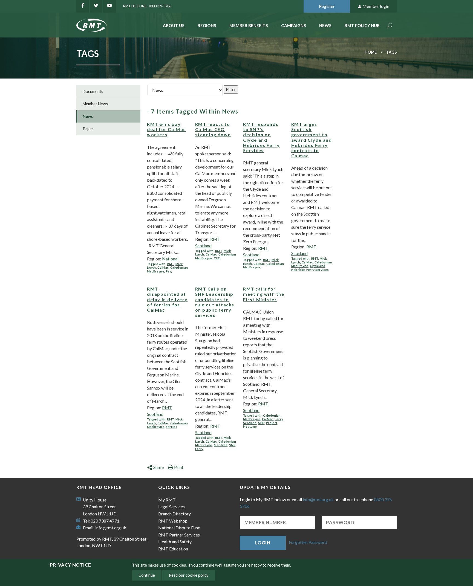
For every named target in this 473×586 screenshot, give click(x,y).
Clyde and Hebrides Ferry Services (310, 267)
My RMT (167, 499)
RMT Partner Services (179, 534)
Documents (93, 91)
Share (158, 467)
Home (371, 52)
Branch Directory (174, 513)
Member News (95, 103)
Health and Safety (175, 541)
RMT (170, 264)
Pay (168, 271)
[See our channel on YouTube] (109, 6)
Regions (207, 25)
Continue (147, 575)
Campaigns (293, 25)
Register (327, 6)
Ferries (171, 426)
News (325, 25)
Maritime (220, 445)
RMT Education (173, 548)
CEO (217, 258)
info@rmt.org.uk (110, 527)
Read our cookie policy (188, 575)
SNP (232, 445)
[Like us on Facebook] (82, 6)
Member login (375, 6)
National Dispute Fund (179, 527)
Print (178, 467)
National (170, 258)
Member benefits (248, 25)
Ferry (199, 449)
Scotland (250, 423)
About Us (173, 25)
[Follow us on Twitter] (96, 6)
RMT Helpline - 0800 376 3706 (147, 6)
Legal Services (171, 506)
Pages (88, 128)
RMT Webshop (173, 520)
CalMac (163, 267)
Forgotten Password (308, 542)
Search (390, 26)
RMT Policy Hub (362, 25)
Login (262, 543)
